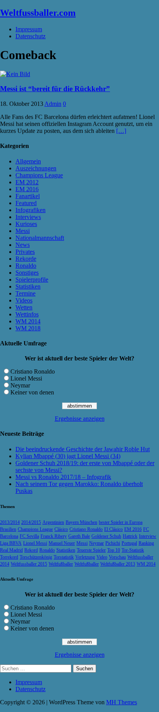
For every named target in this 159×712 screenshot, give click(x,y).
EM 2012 (27, 182)
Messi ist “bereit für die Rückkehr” (55, 89)
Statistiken (28, 286)
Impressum (28, 29)
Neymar (20, 385)
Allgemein (28, 161)
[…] (121, 130)
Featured (26, 203)
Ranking (146, 543)
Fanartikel (27, 196)
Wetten (23, 307)
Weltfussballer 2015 (29, 564)
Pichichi (112, 543)
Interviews (28, 217)
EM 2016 (27, 189)
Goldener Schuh (106, 536)
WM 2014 (28, 321)
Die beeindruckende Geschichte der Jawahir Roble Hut (82, 449)
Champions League (39, 175)
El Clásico (113, 529)
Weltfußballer (61, 564)
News (22, 244)
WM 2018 (28, 328)
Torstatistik (64, 557)
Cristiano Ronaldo (32, 371)
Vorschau (117, 557)
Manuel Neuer (62, 543)
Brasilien (8, 529)
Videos (23, 300)
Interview (147, 536)
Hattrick (130, 536)
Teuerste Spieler (91, 550)
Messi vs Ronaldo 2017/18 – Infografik (63, 477)
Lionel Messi (26, 378)
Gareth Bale (79, 536)
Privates (25, 251)
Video (101, 557)
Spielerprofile (31, 279)
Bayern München (81, 522)
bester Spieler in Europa (120, 522)
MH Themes (121, 702)
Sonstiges (27, 272)
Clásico (61, 529)
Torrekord (9, 557)
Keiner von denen (32, 392)
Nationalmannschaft (39, 238)
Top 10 (113, 550)
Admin (52, 103)
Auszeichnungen (35, 168)
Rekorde (25, 258)
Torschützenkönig (36, 557)
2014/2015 (31, 522)
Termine (25, 293)
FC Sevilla (29, 536)
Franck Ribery (54, 536)
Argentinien (53, 522)
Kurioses (26, 224)
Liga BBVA (11, 543)
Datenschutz (30, 36)
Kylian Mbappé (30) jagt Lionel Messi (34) (67, 456)
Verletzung (85, 557)
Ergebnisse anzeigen (80, 418)
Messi (22, 231)
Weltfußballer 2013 (117, 564)
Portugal (129, 543)
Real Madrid (11, 550)
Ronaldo (25, 265)
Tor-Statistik (133, 550)
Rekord (31, 550)
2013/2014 (10, 522)
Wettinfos (27, 314)
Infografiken (30, 210)
